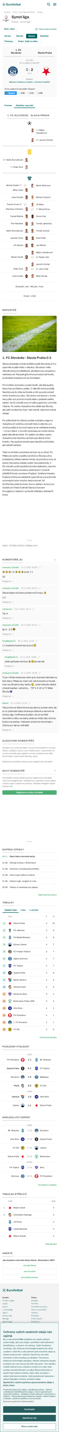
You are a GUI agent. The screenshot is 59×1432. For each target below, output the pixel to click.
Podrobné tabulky (48, 1037)
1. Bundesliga (7, 1310)
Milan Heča (18, 190)
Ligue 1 (5, 1313)
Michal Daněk (12, 185)
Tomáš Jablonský (44, 223)
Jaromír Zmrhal (46, 140)
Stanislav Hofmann (14, 209)
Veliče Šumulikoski (14, 160)
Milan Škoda (41, 276)
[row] (29, 923)
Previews (34, 1303)
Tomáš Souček (43, 231)
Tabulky (19, 36)
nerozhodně (29, 1271)
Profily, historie (36, 1319)
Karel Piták (41, 238)
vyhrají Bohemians (29, 1277)
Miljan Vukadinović (44, 252)
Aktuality (34, 1300)
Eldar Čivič (18, 167)
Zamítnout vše (29, 1418)
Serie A (5, 1307)
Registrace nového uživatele (29, 792)
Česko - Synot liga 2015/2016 (24, 12)
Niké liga (5, 1319)
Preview (8, 105)
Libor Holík (43, 269)
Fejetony (34, 1313)
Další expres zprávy (47, 895)
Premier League (8, 1300)
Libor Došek (17, 276)
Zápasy (40, 12)
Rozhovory (35, 1322)
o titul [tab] (23, 910)
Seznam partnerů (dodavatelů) (18, 1401)
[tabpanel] (29, 974)
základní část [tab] (10, 910)
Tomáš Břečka (16, 216)
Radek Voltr (44, 257)
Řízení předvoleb (29, 1426)
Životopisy (35, 1316)
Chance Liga (7, 1316)
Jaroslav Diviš (16, 238)
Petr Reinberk (17, 223)
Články (34, 1298)
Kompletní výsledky (47, 1185)
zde (11, 786)
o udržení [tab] (33, 910)
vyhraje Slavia (29, 1265)
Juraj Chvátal (17, 197)
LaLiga (4, 1303)
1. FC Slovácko (16, 51)
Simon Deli (41, 216)
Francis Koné (13, 204)
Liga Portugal (7, 1322)
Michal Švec (44, 209)
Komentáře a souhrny (39, 1307)
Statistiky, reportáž (24, 105)
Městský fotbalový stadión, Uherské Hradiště (29, 82)
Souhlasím (29, 1409)
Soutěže (7, 12)
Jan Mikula (41, 245)
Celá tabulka (51, 1244)
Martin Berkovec (43, 185)
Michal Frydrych (43, 197)
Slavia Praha (45, 53)
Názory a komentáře (38, 1310)
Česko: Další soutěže (28, 41)
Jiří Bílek (40, 204)
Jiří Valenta (18, 245)
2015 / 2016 (9, 29)
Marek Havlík (17, 257)
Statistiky (44, 36)
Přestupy (8, 41)
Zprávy (7, 36)
